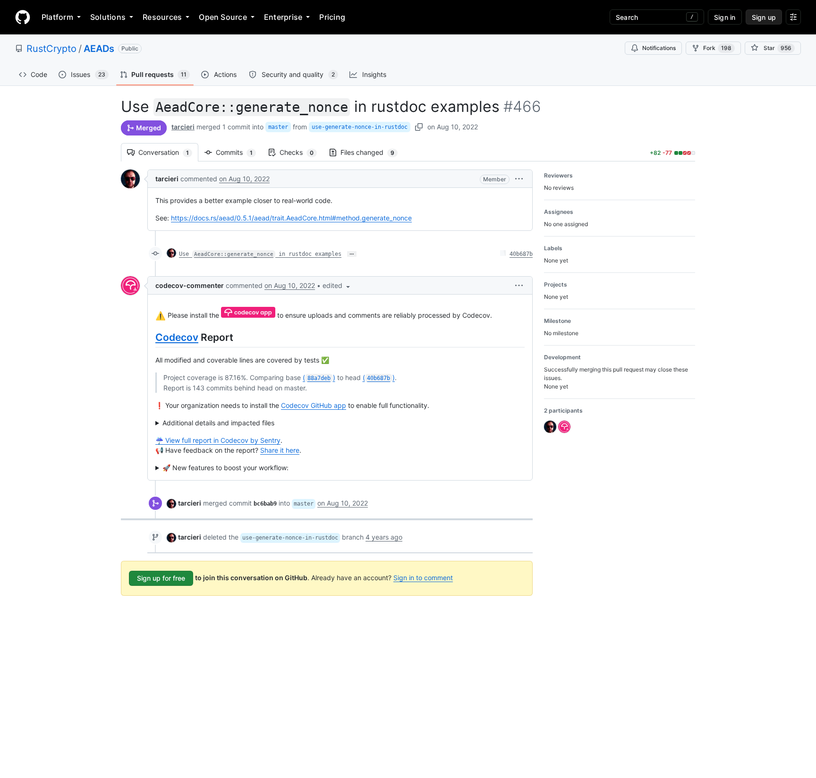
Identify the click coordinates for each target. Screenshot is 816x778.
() (319, 377)
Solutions (108, 17)
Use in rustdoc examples (260, 254)
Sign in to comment (423, 578)
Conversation (168, 152)
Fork (717, 47)
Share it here (279, 450)
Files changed (372, 152)
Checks (301, 152)
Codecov (176, 337)
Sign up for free (161, 578)
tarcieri (183, 127)
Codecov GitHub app (313, 405)
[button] (519, 178)
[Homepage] (22, 17)
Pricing (332, 17)
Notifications (659, 47)
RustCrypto (51, 48)
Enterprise (283, 17)
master (278, 127)
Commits (239, 152)
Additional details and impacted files (218, 423)
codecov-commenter (189, 285)
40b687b (521, 254)
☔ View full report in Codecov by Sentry (217, 440)
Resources (162, 17)
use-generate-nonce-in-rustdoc (360, 127)
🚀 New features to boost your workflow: (225, 468)
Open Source (223, 17)
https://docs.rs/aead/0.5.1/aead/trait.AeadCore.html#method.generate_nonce (291, 218)
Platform (57, 17)
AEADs (99, 48)
